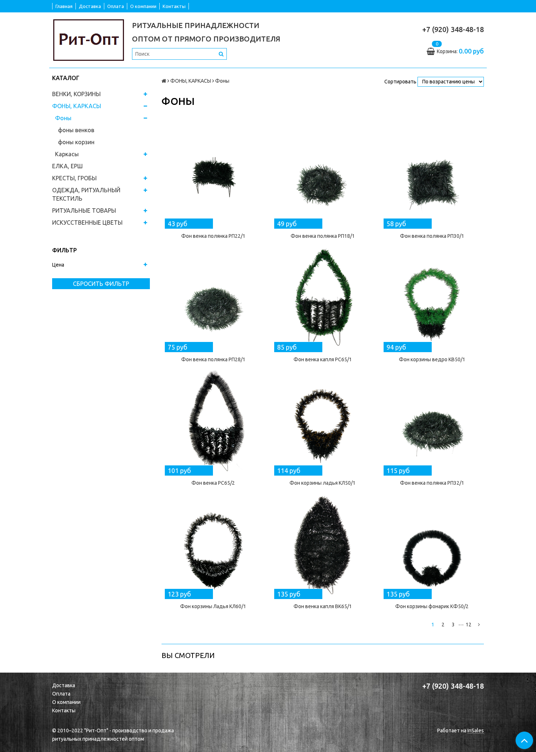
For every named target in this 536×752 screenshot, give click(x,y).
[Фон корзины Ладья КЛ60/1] (213, 545)
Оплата (115, 6)
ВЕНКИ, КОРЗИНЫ (76, 94)
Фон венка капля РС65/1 (323, 359)
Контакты (174, 6)
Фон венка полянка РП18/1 (323, 236)
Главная (64, 6)
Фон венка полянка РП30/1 (432, 236)
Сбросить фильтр (101, 283)
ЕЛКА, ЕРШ (67, 166)
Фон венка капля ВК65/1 (323, 606)
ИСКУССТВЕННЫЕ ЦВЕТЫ (87, 222)
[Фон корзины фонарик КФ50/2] (432, 545)
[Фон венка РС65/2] (213, 421)
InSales (475, 730)
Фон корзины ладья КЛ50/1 (323, 483)
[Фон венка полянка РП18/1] (322, 174)
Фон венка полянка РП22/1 (213, 236)
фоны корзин (76, 142)
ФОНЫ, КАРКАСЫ (76, 106)
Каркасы (67, 154)
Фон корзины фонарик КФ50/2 (432, 606)
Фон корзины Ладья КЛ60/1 (213, 606)
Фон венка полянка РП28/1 (213, 359)
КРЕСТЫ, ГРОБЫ (74, 178)
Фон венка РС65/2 (213, 483)
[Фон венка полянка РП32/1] (432, 421)
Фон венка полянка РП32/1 (432, 483)
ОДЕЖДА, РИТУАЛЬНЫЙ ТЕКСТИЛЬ (86, 194)
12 (468, 624)
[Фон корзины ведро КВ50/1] (432, 298)
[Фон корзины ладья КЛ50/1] (322, 421)
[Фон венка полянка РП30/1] (432, 174)
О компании (143, 6)
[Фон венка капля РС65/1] (322, 298)
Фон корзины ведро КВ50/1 (432, 359)
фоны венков (76, 130)
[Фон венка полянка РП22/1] (213, 174)
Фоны (63, 118)
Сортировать (400, 81)
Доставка (90, 6)
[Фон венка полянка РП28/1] (213, 298)
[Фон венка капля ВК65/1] (322, 545)
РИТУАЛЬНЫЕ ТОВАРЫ (84, 210)
